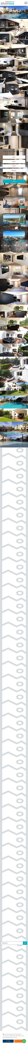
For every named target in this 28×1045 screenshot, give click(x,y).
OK (25, 943)
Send (14, 181)
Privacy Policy (16, 175)
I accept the (14, 175)
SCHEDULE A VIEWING (14, 177)
